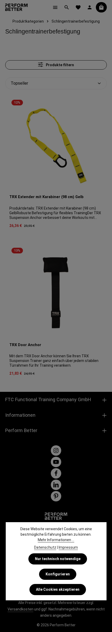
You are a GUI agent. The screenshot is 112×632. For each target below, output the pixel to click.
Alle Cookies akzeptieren (57, 589)
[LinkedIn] (56, 485)
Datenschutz (45, 547)
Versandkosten (20, 609)
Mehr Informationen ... (56, 540)
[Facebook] (56, 473)
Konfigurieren (58, 574)
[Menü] (55, 7)
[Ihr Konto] (89, 7)
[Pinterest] (56, 496)
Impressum (68, 547)
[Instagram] (56, 450)
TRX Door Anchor (25, 345)
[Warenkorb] (101, 7)
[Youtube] (56, 462)
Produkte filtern (59, 65)
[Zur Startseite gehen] (16, 7)
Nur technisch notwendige (57, 559)
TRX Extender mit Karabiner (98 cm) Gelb (46, 197)
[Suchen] (66, 7)
